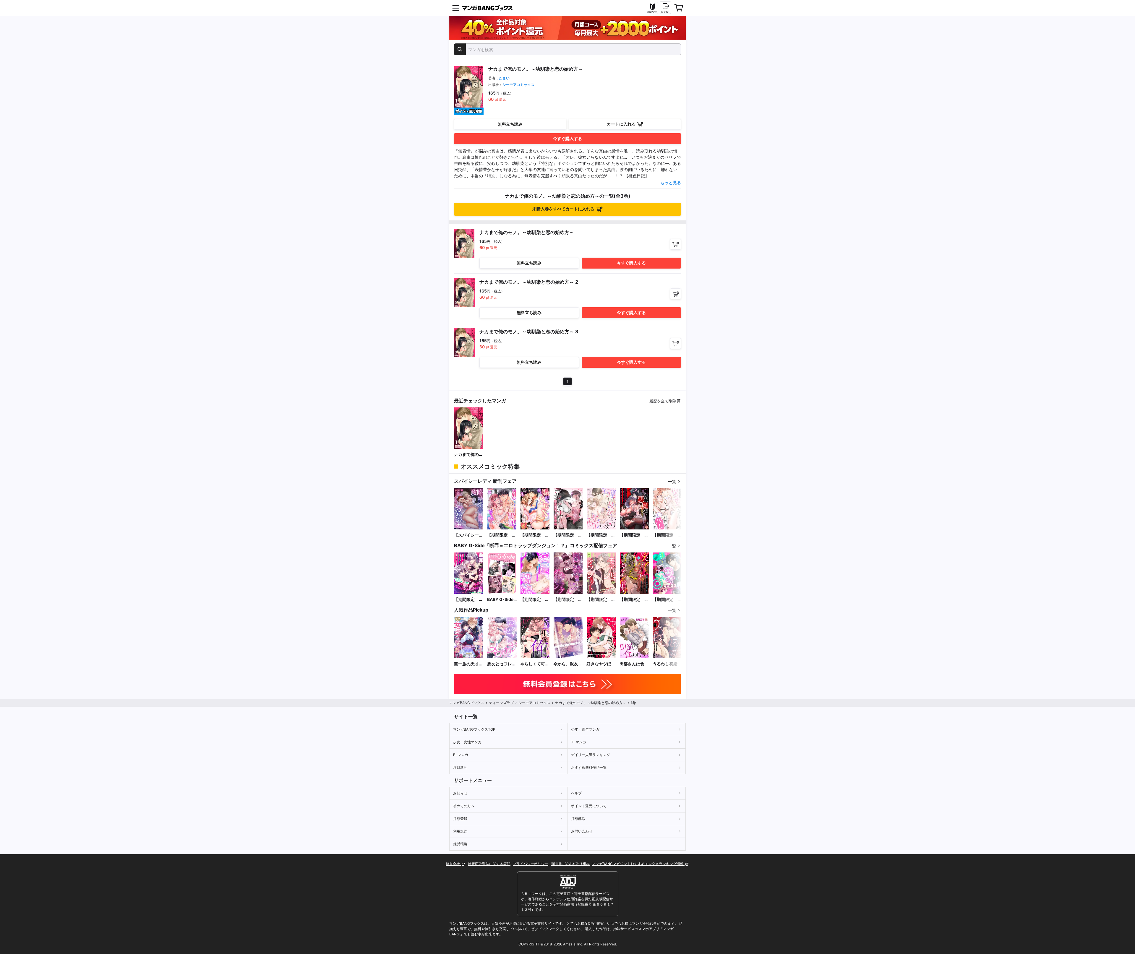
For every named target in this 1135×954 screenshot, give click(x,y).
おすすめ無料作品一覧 (589, 767)
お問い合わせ (581, 831)
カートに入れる (621, 123)
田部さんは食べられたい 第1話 (634, 664)
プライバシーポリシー (530, 864)
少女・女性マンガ (467, 742)
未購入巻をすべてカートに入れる (563, 208)
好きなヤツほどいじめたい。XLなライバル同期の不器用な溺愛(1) (600, 664)
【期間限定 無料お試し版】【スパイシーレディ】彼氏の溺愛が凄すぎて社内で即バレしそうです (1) (667, 535)
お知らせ (460, 793)
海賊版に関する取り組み (570, 864)
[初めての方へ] (652, 8)
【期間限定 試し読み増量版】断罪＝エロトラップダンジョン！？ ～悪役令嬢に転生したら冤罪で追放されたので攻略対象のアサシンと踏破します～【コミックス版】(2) (468, 599)
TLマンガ (578, 742)
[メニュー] (455, 7)
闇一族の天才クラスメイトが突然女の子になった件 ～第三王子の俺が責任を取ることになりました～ (468, 664)
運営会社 (453, 864)
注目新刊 (460, 767)
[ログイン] (665, 7)
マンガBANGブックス (466, 703)
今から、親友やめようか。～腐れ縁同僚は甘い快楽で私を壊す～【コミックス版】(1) (567, 664)
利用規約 (460, 831)
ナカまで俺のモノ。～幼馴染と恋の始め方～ (468, 454)
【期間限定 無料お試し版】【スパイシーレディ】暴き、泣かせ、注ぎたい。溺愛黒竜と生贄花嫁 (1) (567, 535)
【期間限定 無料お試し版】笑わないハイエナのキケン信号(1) (634, 599)
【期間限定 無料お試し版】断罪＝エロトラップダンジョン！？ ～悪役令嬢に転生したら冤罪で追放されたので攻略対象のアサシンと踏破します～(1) (567, 599)
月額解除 (578, 818)
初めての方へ (463, 806)
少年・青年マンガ (585, 729)
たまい (504, 78)
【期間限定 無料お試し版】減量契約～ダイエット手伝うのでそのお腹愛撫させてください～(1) (534, 599)
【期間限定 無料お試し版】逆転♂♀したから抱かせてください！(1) (667, 599)
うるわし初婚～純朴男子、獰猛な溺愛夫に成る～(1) (667, 664)
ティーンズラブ (501, 703)
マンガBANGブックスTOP (474, 729)
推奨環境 (460, 844)
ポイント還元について (589, 806)
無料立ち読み (510, 123)
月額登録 (460, 818)
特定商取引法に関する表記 (489, 864)
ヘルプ (576, 793)
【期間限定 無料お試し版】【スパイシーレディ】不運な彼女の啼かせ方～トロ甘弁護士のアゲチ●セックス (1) (600, 535)
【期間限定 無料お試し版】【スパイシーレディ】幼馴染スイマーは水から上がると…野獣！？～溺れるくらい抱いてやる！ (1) (501, 535)
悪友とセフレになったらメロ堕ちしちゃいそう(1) (501, 664)
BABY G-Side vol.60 (500, 599)
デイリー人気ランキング (590, 755)
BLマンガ (460, 755)
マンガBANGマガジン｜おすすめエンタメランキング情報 (638, 864)
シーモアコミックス (518, 84)
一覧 (672, 481)
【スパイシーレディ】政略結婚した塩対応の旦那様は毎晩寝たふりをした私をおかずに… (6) (468, 535)
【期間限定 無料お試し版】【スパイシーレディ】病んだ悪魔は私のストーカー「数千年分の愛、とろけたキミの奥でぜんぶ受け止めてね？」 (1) (634, 535)
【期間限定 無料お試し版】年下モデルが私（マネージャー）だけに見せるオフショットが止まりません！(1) (600, 599)
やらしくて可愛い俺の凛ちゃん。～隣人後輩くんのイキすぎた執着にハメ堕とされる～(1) (534, 664)
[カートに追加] (675, 244)
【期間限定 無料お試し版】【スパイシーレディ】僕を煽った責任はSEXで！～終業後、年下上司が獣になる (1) (534, 535)
